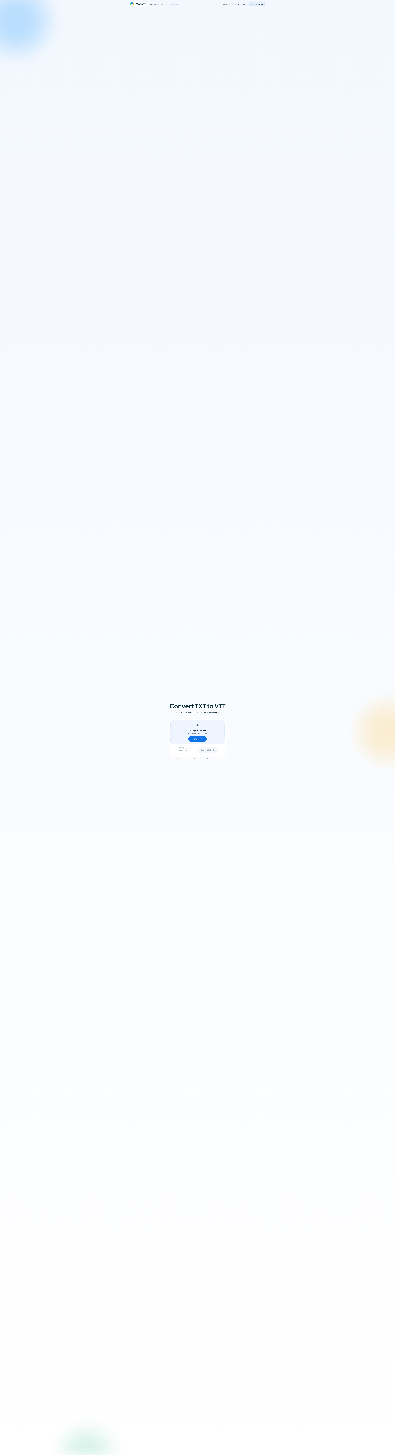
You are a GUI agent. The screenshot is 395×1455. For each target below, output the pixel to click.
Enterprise (174, 4)
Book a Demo (234, 4)
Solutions (153, 4)
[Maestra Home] (138, 4)
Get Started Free (257, 4)
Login (244, 4)
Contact (164, 4)
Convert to (180, 747)
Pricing (224, 4)
